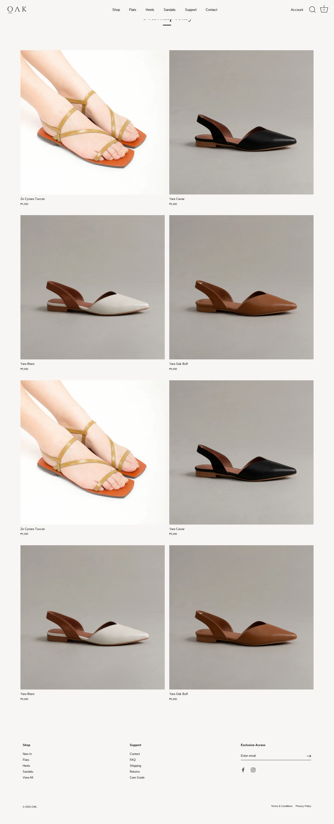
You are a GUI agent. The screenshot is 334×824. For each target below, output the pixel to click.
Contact (211, 10)
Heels (150, 10)
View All (28, 777)
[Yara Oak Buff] (241, 287)
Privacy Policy (303, 806)
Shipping (135, 766)
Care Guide (137, 777)
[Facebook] (243, 770)
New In (27, 754)
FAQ (133, 760)
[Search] (312, 10)
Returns (135, 772)
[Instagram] (253, 770)
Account (297, 10)
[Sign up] (309, 756)
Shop (116, 10)
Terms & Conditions (282, 806)
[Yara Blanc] (92, 287)
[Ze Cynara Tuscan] (92, 122)
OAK (34, 807)
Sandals (170, 10)
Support (191, 10)
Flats (132, 10)
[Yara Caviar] (241, 122)
